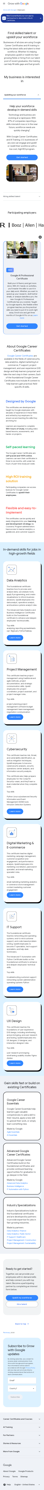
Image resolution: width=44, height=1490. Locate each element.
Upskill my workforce (22, 1298)
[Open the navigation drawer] (4, 3)
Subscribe (15, 1397)
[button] (22, 95)
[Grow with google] (18, 3)
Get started (22, 157)
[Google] (7, 1465)
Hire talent (22, 1304)
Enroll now (40, 18)
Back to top (20, 1324)
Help (9, 1485)
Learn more (15, 638)
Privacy (6, 1477)
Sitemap (24, 1477)
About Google (9, 1471)
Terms (15, 1477)
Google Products (25, 1471)
